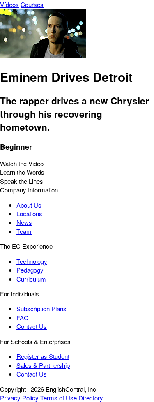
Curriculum (31, 279)
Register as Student (42, 356)
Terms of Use (58, 397)
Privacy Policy (19, 397)
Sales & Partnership (43, 365)
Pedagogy (30, 270)
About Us (28, 205)
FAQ (22, 317)
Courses (32, 4)
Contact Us (31, 326)
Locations (29, 213)
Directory (90, 397)
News (24, 222)
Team (24, 231)
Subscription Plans (41, 308)
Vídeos (9, 4)
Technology (31, 261)
